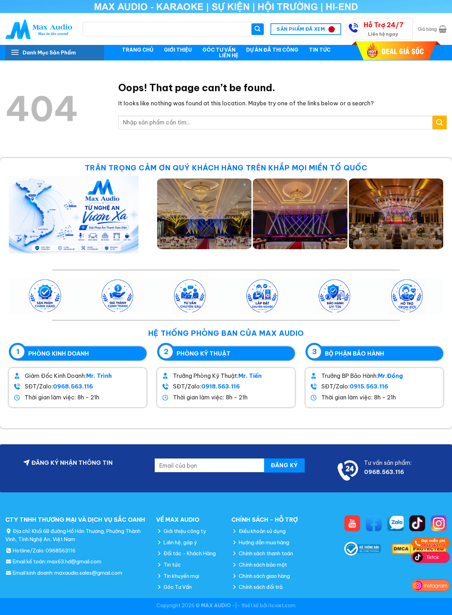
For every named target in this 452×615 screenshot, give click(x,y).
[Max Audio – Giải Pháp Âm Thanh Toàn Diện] (38, 29)
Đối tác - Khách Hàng (189, 553)
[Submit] (257, 29)
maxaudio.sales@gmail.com (88, 573)
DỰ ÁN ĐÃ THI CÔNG (272, 50)
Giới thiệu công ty (184, 531)
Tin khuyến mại (180, 576)
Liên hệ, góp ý (179, 542)
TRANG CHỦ (137, 50)
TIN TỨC (320, 50)
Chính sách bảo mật (262, 565)
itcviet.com (282, 605)
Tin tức (171, 565)
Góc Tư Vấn (177, 587)
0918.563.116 (220, 386)
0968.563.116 (73, 386)
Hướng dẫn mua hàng (263, 542)
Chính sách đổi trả (260, 587)
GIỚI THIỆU (178, 50)
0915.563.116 (369, 386)
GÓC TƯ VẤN (219, 50)
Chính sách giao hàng (264, 576)
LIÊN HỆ (228, 55)
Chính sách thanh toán (265, 553)
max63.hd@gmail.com (74, 561)
